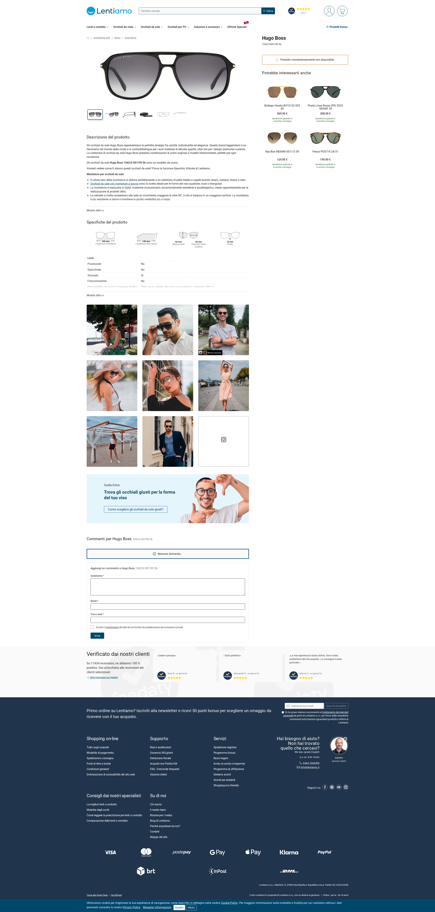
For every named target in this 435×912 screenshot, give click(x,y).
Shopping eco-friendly (226, 785)
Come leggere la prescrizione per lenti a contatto (114, 815)
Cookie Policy (229, 903)
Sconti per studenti (224, 780)
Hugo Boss (130, 37)
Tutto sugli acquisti (98, 747)
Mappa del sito (158, 837)
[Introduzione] (88, 38)
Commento (97, 575)
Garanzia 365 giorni (161, 753)
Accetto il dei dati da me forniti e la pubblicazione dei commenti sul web (139, 627)
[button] (95, 114)
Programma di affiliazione (229, 769)
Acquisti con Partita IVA (163, 763)
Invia (97, 635)
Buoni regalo (221, 758)
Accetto (179, 907)
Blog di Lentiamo (160, 820)
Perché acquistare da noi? (165, 826)
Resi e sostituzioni (160, 747)
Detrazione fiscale (160, 758)
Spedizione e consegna (100, 758)
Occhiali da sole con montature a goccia (114, 183)
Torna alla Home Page (97, 895)
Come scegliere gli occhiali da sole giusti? (135, 509)
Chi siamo (156, 804)
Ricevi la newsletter (336, 705)
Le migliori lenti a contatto (102, 804)
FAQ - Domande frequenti (164, 769)
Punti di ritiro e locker (99, 763)
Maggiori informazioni (157, 907)
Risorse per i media (161, 815)
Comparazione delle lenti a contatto (107, 820)
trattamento (112, 627)
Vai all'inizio (116, 895)
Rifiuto (191, 907)
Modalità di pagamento (100, 753)
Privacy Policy (131, 907)
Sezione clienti (158, 774)
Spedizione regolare (225, 747)
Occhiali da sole (102, 37)
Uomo (117, 37)
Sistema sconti (222, 774)
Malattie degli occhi (98, 810)
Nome (95, 601)
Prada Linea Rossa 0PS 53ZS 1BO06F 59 (325, 107)
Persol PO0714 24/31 (325, 151)
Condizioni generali (98, 769)
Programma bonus (224, 753)
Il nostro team (158, 810)
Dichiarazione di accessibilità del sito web (111, 774)
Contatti (154, 831)
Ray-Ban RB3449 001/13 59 (282, 151)
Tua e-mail (97, 614)
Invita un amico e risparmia (229, 763)
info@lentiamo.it (310, 767)
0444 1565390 (311, 763)
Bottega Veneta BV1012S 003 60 (282, 107)
